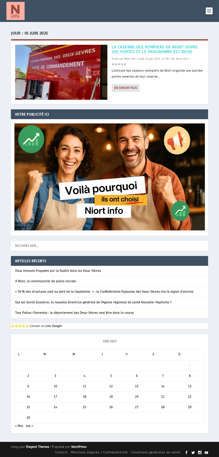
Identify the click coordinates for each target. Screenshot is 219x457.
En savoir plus (125, 88)
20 (136, 397)
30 (28, 417)
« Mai (19, 426)
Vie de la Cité (179, 58)
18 (84, 397)
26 (111, 407)
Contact (61, 452)
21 (162, 397)
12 (111, 386)
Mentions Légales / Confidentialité (99, 452)
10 (55, 386)
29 (189, 407)
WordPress (79, 447)
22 (189, 397)
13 (136, 386)
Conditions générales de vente (156, 452)
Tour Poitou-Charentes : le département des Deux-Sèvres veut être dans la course (74, 313)
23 (28, 407)
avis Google (53, 326)
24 (55, 407)
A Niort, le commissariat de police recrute (45, 281)
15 (189, 386)
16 (28, 397)
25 (84, 407)
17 (55, 397)
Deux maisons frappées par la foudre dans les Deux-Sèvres (58, 271)
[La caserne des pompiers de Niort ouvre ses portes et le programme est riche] (61, 72)
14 (162, 386)
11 (84, 386)
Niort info (130, 58)
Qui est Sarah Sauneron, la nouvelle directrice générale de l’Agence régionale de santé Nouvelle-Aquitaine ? (93, 302)
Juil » (29, 426)
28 (162, 407)
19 (111, 397)
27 (136, 407)
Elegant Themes (37, 447)
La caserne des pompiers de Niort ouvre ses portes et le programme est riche (155, 49)
